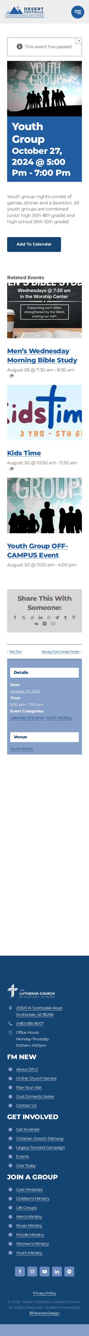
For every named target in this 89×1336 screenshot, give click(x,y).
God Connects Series (35, 1096)
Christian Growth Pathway (40, 1138)
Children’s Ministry (32, 1198)
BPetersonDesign (44, 1313)
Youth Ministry (59, 718)
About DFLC (27, 1069)
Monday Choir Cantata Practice (61, 651)
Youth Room (21, 749)
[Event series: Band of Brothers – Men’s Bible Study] (11, 375)
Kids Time (24, 453)
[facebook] (20, 1271)
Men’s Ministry (29, 1216)
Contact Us (26, 1105)
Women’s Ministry (32, 1243)
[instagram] (32, 1271)
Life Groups (26, 1207)
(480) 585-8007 (30, 1023)
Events (22, 1156)
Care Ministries (29, 1189)
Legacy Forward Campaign (40, 1147)
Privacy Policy (44, 1293)
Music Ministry (29, 1225)
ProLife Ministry (30, 1235)
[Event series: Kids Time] (11, 468)
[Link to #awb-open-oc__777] (77, 12)
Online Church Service (36, 1078)
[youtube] (45, 1271)
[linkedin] (57, 1271)
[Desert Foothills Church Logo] (25, 8)
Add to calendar (34, 244)
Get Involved (27, 1129)
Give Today (26, 1165)
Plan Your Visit (29, 1087)
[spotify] (69, 1271)
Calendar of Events (27, 718)
